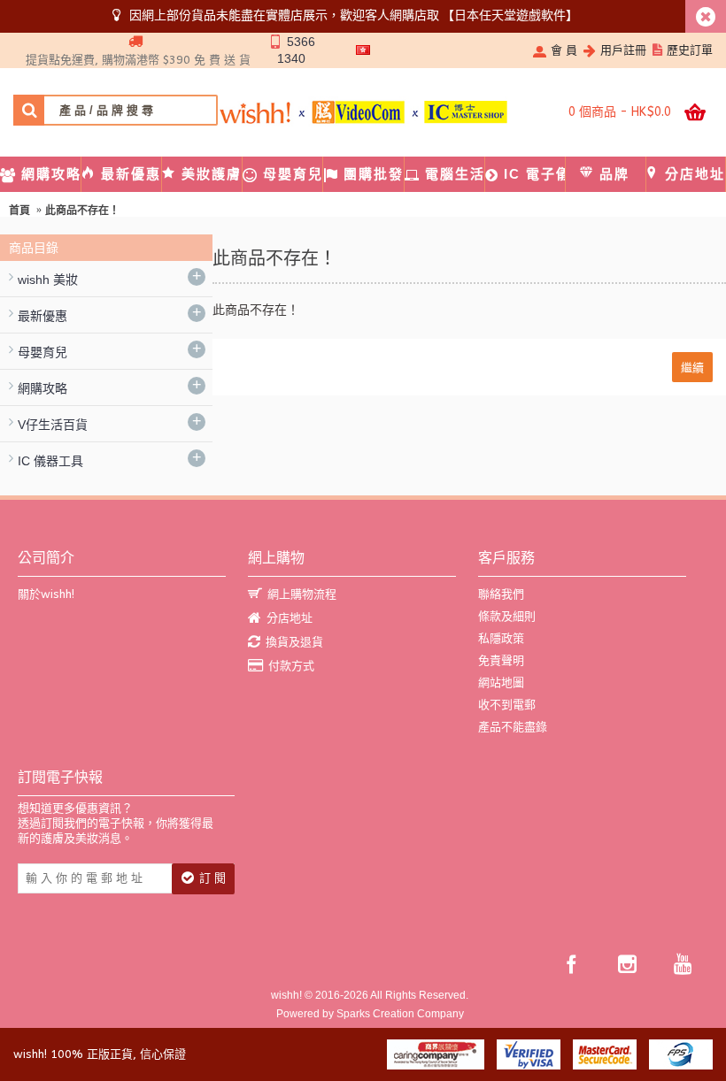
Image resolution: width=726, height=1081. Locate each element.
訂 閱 (212, 878)
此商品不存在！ (82, 210)
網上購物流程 (301, 594)
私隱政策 (501, 638)
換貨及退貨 (294, 641)
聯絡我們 (501, 594)
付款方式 (291, 665)
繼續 (692, 366)
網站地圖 (501, 682)
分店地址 (289, 618)
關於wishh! (46, 594)
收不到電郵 (507, 704)
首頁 (19, 210)
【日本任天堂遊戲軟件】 (510, 15)
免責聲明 (501, 660)
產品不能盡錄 (512, 726)
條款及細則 (507, 616)
